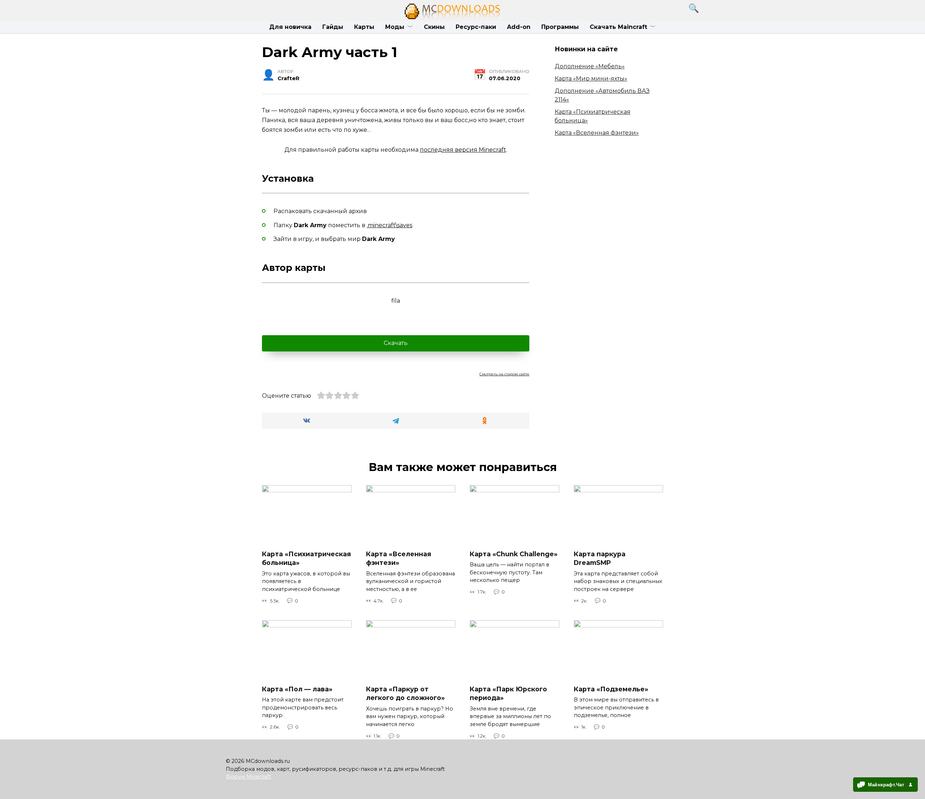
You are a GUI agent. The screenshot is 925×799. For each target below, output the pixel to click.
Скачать (396, 343)
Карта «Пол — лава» (297, 688)
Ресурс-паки (476, 26)
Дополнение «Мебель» (590, 66)
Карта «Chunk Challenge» (514, 553)
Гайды (332, 26)
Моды (394, 26)
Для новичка (290, 26)
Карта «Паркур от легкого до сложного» (405, 693)
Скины (434, 26)
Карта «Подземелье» (611, 688)
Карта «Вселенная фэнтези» (597, 132)
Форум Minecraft (248, 776)
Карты (364, 26)
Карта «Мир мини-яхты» (591, 78)
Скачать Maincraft (618, 26)
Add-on (518, 26)
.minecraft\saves (389, 225)
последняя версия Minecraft (463, 149)
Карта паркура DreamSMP (599, 558)
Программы (560, 26)
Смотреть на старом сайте (504, 374)
